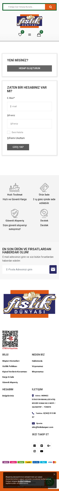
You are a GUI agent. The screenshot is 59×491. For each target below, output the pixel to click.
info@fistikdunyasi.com (42, 427)
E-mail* (11, 98)
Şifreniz (11, 115)
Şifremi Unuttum (16, 138)
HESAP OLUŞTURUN (29, 68)
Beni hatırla (17, 132)
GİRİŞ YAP (18, 147)
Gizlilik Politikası (24, 481)
